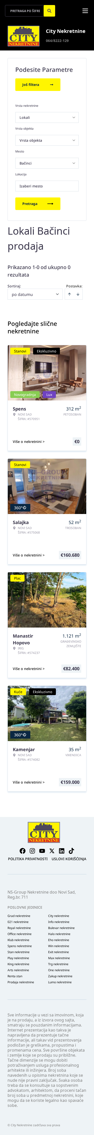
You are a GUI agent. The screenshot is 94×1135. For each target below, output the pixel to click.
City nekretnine (58, 916)
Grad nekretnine (19, 916)
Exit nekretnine (58, 952)
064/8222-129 (57, 40)
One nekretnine (59, 970)
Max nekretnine (59, 958)
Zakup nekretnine (60, 976)
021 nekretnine (18, 922)
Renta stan (15, 976)
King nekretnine (18, 964)
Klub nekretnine (18, 940)
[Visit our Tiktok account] (71, 851)
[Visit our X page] (52, 851)
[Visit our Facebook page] (23, 851)
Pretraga (29, 203)
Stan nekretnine (19, 952)
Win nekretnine (58, 946)
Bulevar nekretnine (61, 928)
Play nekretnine (18, 958)
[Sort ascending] (69, 294)
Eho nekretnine (58, 940)
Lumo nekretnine (60, 982)
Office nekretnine (20, 934)
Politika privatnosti (28, 858)
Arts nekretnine (18, 970)
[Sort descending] (78, 294)
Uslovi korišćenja (69, 858)
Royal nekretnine (19, 928)
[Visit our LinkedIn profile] (62, 851)
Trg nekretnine (58, 964)
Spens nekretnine (20, 946)
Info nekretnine (58, 922)
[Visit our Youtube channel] (42, 851)
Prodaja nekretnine (21, 982)
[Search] (49, 11)
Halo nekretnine (59, 934)
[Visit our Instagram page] (32, 851)
